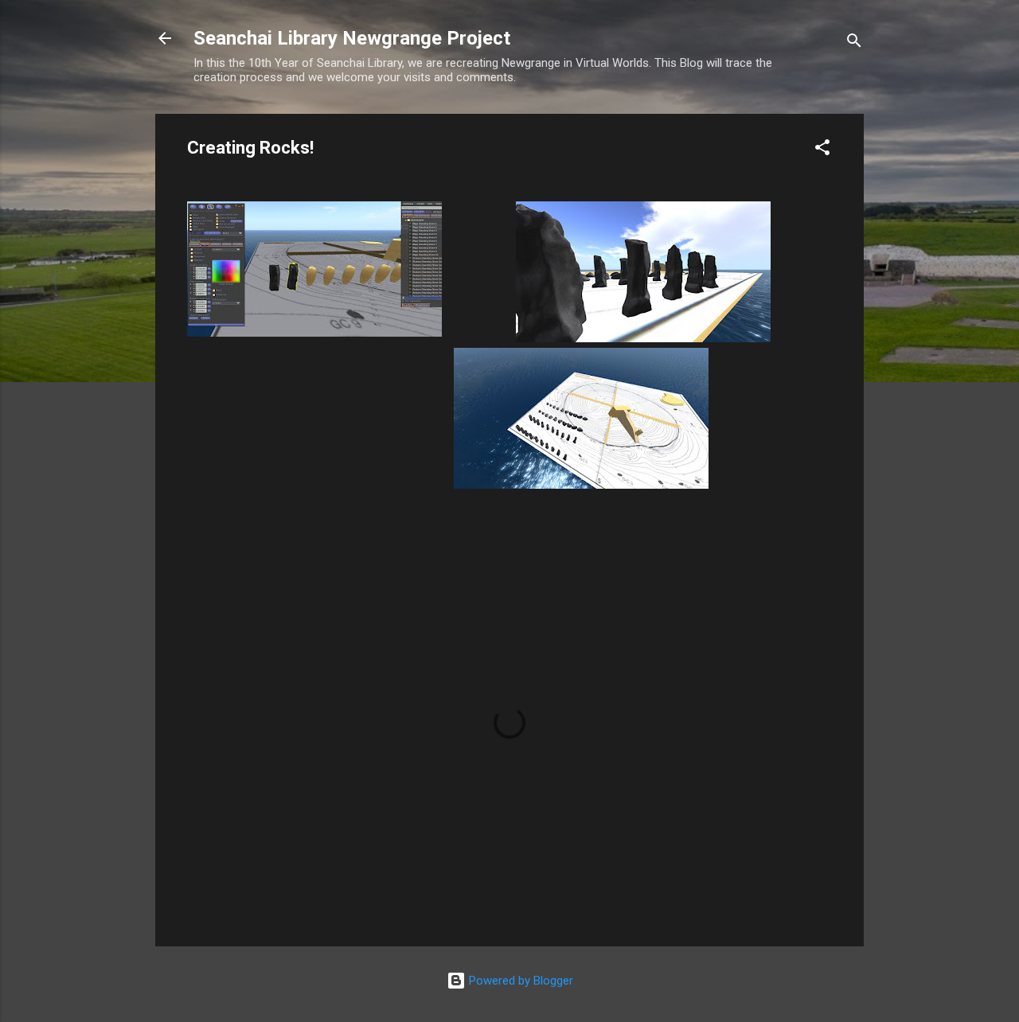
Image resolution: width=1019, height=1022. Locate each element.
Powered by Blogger (519, 980)
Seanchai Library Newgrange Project (351, 38)
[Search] (854, 43)
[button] (822, 150)
